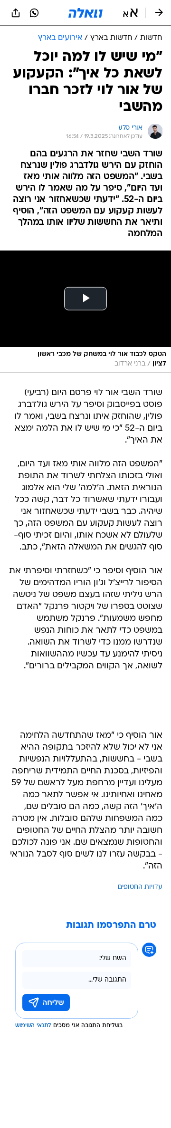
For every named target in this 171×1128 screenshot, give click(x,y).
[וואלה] (85, 13)
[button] (130, 13)
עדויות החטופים (140, 887)
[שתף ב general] (15, 13)
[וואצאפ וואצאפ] (34, 13)
